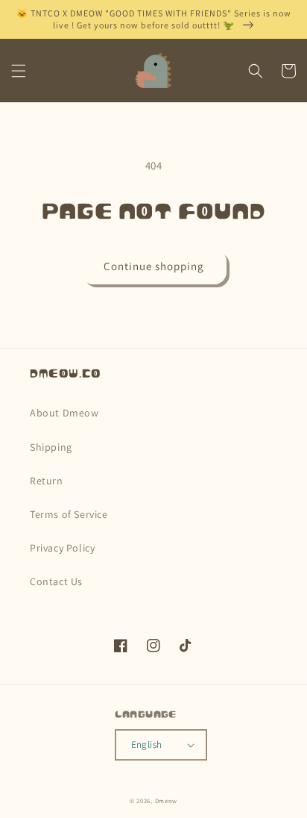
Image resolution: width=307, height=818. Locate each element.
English (146, 744)
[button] (18, 70)
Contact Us (56, 581)
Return (46, 480)
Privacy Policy (62, 548)
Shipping (51, 447)
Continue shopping (154, 266)
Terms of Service (69, 514)
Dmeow (166, 800)
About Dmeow (64, 412)
